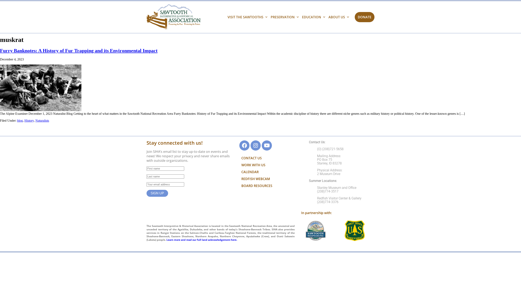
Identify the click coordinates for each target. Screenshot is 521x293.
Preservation (283, 17)
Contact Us (251, 158)
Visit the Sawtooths (245, 17)
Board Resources (256, 186)
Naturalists (42, 120)
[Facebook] (244, 145)
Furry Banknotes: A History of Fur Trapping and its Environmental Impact (79, 50)
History (29, 120)
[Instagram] (256, 145)
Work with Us (253, 165)
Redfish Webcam (255, 179)
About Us (336, 17)
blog (20, 120)
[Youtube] (267, 145)
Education (311, 17)
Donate (364, 17)
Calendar (250, 172)
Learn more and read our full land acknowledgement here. (201, 240)
